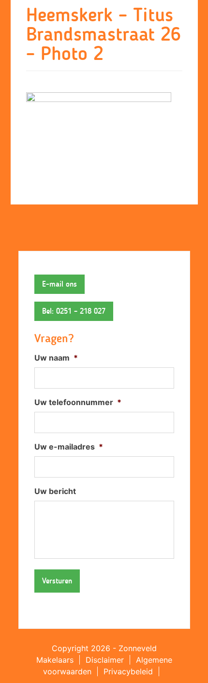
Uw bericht (55, 491)
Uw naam (56, 358)
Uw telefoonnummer (77, 402)
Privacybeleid (128, 671)
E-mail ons (59, 284)
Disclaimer (105, 660)
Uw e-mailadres (68, 446)
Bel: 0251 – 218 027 (73, 311)
